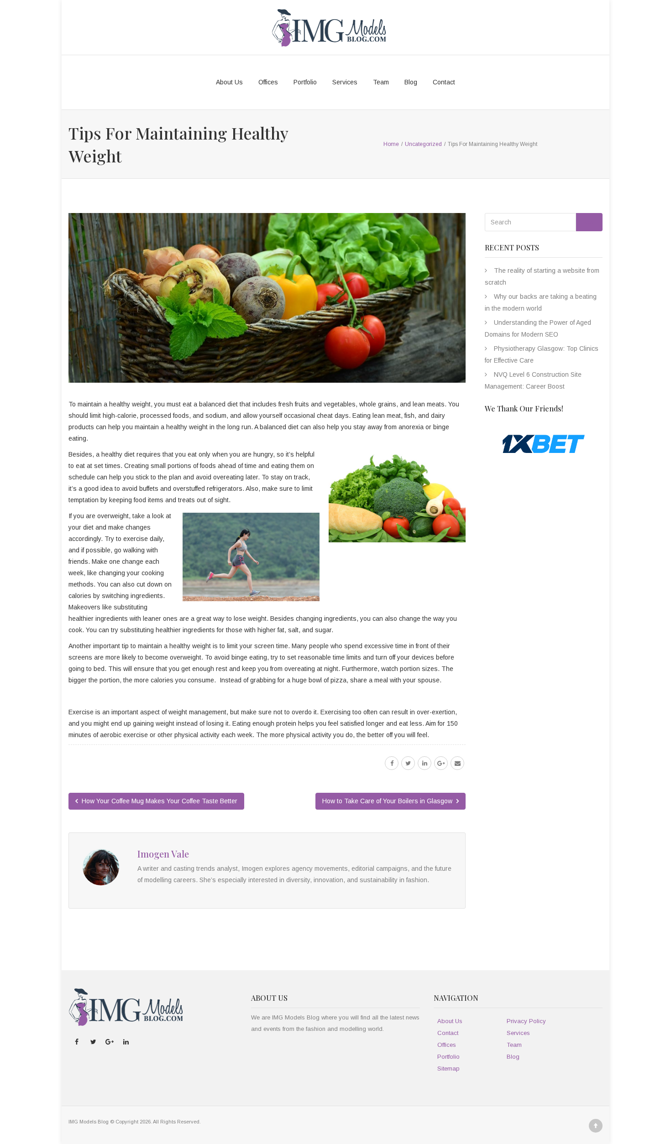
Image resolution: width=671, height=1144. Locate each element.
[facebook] (391, 763)
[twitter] (408, 763)
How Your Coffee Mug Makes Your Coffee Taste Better (158, 801)
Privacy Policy (526, 1021)
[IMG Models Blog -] (329, 27)
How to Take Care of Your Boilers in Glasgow (388, 801)
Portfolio (305, 82)
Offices (268, 82)
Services (344, 82)
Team (381, 82)
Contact (444, 82)
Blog (410, 82)
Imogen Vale (163, 854)
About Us (229, 82)
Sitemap (448, 1068)
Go (589, 222)
